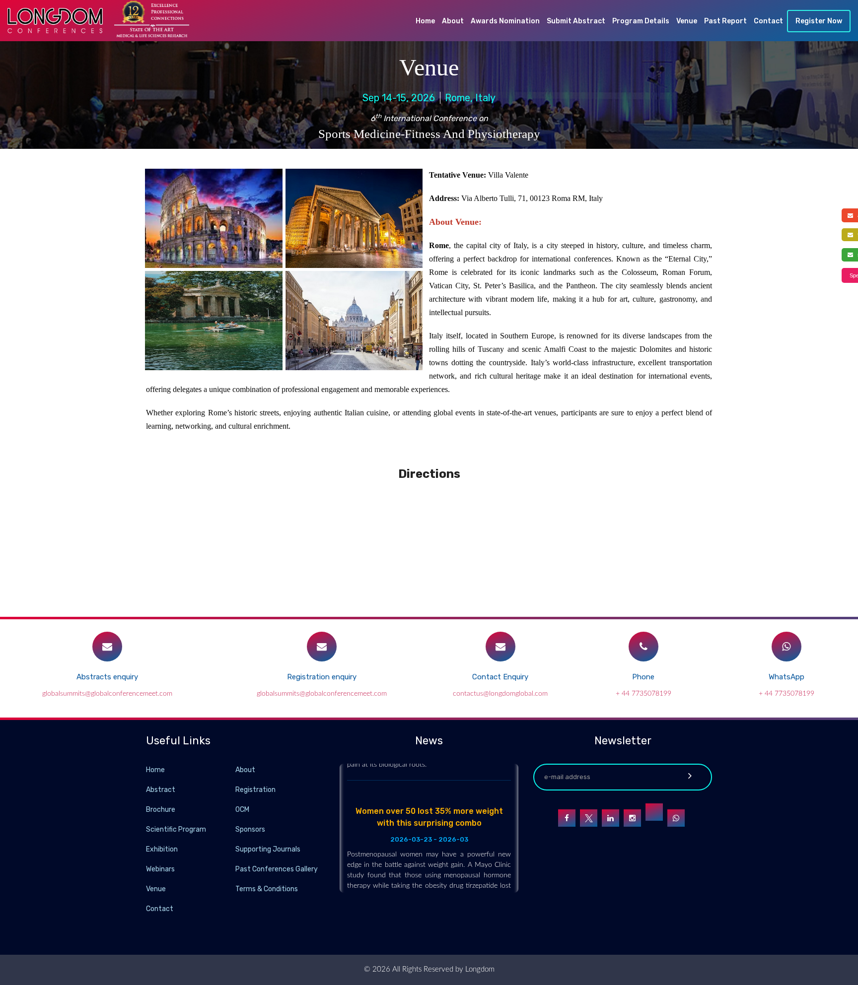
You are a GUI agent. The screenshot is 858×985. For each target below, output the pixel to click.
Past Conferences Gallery (276, 869)
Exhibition (162, 849)
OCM (242, 809)
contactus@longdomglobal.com (500, 693)
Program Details (640, 21)
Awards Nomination (505, 21)
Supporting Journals (267, 849)
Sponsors (250, 829)
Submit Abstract (576, 21)
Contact (768, 21)
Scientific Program (176, 829)
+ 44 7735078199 (643, 693)
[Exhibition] (234, 849)
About (453, 21)
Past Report (725, 21)
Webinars (160, 869)
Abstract (160, 790)
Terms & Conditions (266, 889)
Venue (686, 21)
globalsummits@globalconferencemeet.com (107, 693)
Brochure (160, 809)
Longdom (479, 969)
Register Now (818, 21)
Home (425, 21)
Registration (255, 790)
